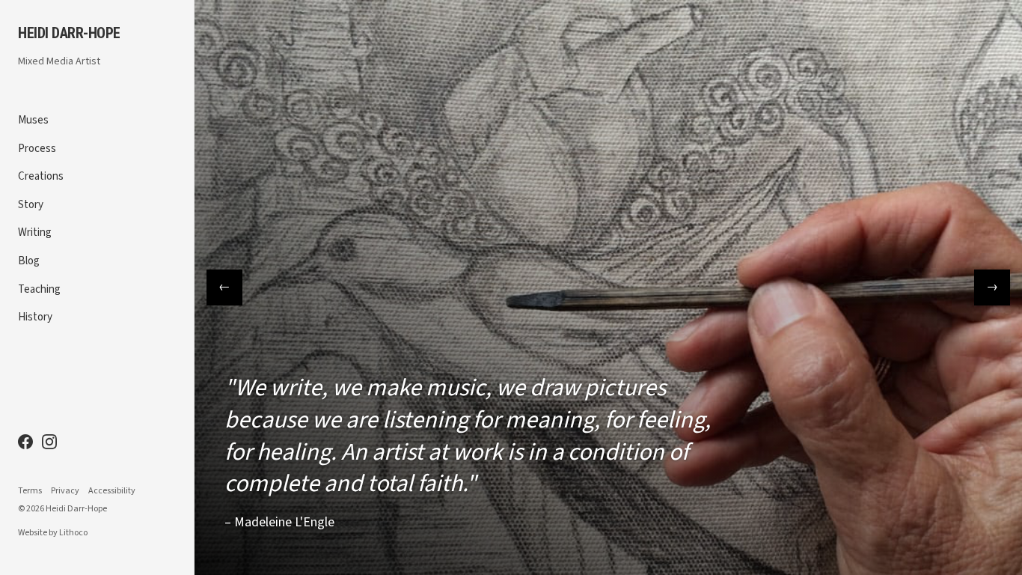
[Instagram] (49, 441)
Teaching (39, 289)
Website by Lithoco (53, 532)
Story (30, 205)
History (35, 317)
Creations (41, 176)
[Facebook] (25, 441)
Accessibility (111, 491)
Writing (35, 232)
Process (37, 148)
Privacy (65, 491)
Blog (29, 261)
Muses (33, 120)
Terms (30, 491)
